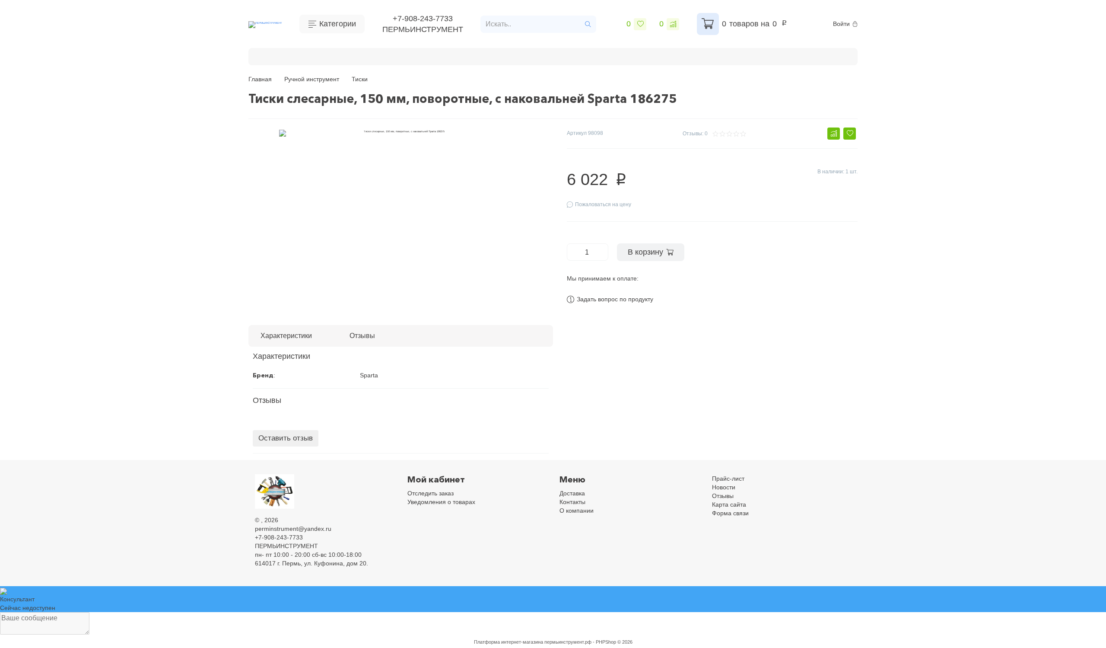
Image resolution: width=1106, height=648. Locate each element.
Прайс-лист (728, 478)
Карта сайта (729, 504)
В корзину (645, 252)
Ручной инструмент (410, 55)
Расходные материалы (491, 55)
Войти (841, 23)
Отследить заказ (430, 493)
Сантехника (662, 55)
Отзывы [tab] (362, 335)
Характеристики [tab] (286, 335)
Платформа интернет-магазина (508, 642)
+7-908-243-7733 (423, 18)
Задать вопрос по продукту (615, 299)
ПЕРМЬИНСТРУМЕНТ (422, 29)
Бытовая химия (290, 55)
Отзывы (723, 495)
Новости (723, 487)
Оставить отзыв (285, 438)
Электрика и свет (721, 55)
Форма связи (730, 513)
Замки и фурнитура (792, 55)
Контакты (572, 501)
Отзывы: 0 (695, 134)
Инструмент (347, 55)
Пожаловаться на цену (603, 204)
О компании (576, 510)
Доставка (572, 493)
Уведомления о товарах (441, 501)
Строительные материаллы (585, 55)
